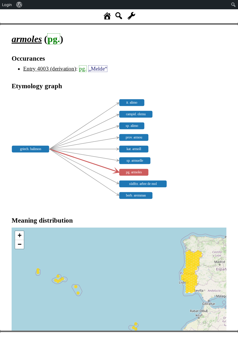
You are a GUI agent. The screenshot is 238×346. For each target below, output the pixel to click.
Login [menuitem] (7, 4)
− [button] (19, 244)
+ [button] (19, 235)
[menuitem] (19, 4)
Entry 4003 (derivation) (49, 69)
